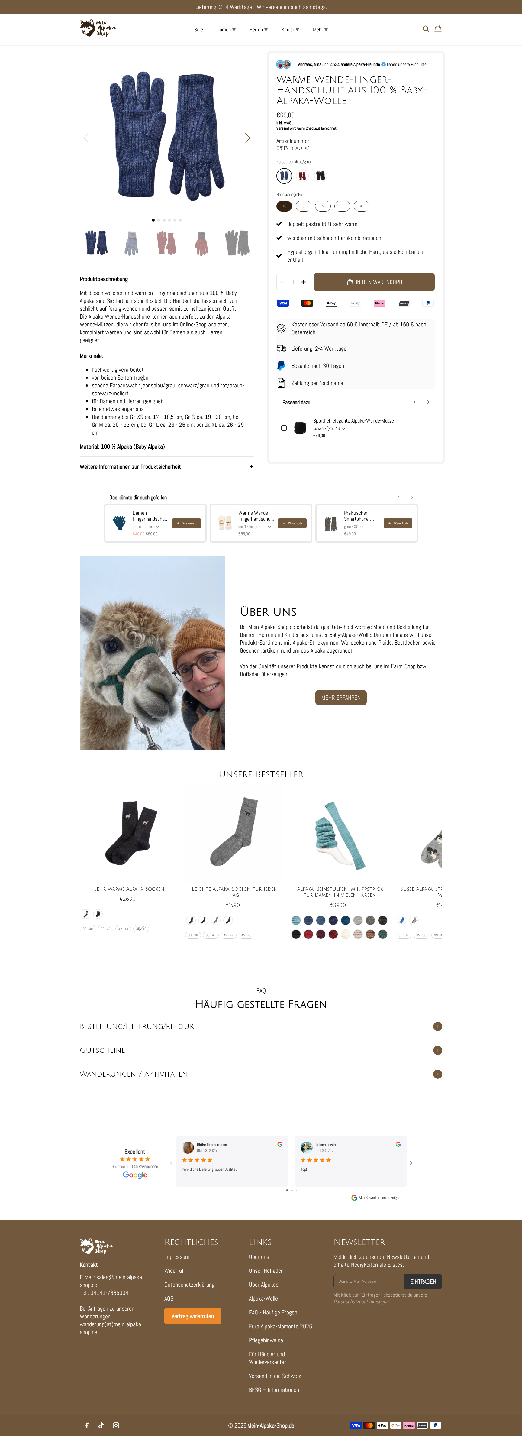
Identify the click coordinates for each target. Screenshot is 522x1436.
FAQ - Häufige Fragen (273, 1312)
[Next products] (428, 402)
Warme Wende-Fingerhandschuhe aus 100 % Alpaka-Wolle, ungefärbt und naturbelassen (255, 516)
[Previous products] (414, 402)
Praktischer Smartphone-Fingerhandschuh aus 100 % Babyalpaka (361, 516)
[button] (248, 138)
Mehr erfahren (341, 698)
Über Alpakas (264, 1285)
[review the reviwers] (279, 1145)
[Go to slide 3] (296, 1190)
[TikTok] (101, 1425)
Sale (198, 29)
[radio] (284, 176)
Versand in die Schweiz (275, 1376)
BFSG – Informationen (274, 1390)
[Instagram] (116, 1425)
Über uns (259, 1257)
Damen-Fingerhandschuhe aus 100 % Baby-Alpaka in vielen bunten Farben (150, 516)
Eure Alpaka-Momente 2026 (280, 1326)
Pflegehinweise (266, 1340)
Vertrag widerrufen (193, 1316)
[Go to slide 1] (287, 1190)
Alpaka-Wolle (263, 1298)
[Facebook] (87, 1425)
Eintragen (423, 1281)
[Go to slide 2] (292, 1190)
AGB (168, 1298)
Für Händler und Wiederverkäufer (267, 1358)
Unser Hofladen (266, 1271)
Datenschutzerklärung (189, 1285)
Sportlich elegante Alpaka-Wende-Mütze (353, 421)
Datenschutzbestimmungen (361, 1301)
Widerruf (174, 1271)
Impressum (176, 1257)
